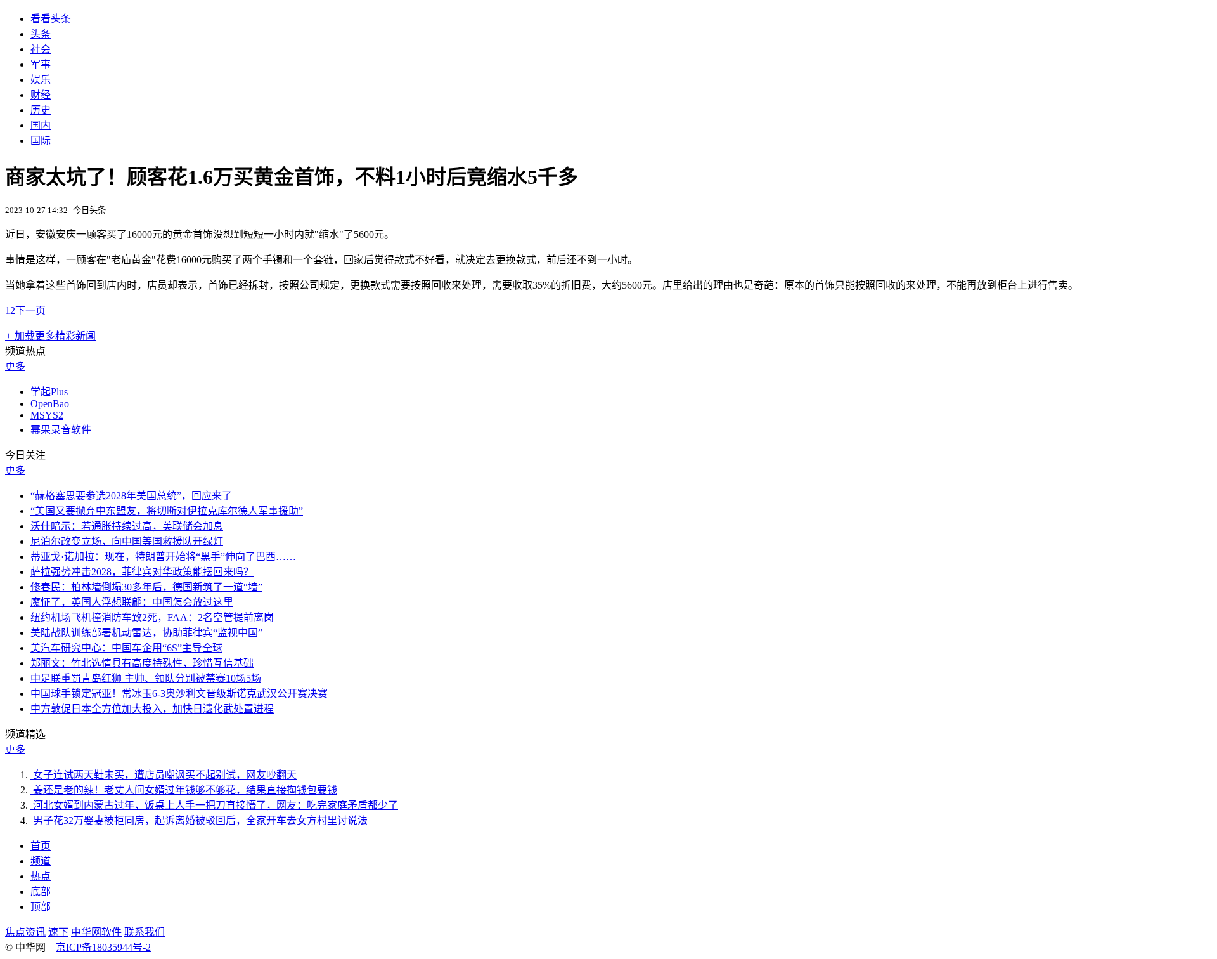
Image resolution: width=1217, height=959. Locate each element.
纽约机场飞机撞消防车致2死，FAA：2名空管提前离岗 (152, 617)
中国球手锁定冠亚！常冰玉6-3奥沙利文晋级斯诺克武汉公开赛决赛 (179, 693)
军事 (40, 64)
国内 (40, 125)
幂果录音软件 (60, 429)
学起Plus (49, 391)
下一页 (30, 310)
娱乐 (40, 79)
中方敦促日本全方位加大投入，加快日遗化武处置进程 (152, 708)
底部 (40, 891)
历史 (40, 110)
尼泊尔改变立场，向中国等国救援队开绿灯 (126, 541)
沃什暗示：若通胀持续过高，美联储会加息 (126, 526)
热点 (40, 876)
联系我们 (144, 932)
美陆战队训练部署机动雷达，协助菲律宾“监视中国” (146, 632)
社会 (40, 49)
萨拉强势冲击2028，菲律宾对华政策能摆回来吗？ (142, 571)
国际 (40, 140)
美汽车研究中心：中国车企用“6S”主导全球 (126, 648)
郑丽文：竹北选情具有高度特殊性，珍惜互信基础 (142, 663)
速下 (58, 932)
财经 (40, 94)
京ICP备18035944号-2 (103, 947)
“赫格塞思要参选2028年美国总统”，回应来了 (131, 495)
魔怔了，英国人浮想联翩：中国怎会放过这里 (131, 602)
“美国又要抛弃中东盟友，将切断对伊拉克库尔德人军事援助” (166, 511)
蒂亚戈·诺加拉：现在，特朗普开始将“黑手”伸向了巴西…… (163, 556)
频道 (40, 861)
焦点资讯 (25, 932)
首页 (40, 845)
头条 (40, 34)
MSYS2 (46, 415)
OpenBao (49, 403)
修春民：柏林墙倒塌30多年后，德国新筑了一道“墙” (146, 587)
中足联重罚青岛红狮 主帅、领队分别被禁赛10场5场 (145, 678)
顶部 (40, 906)
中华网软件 (96, 932)
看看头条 (50, 18)
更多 (15, 366)
